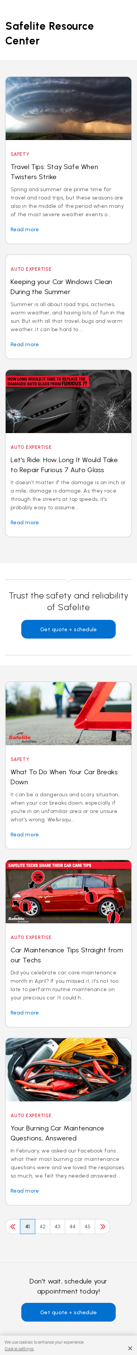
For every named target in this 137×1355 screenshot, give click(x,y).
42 (43, 1226)
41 (27, 1226)
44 (72, 1226)
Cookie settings (19, 1348)
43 (58, 1226)
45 (87, 1226)
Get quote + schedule (68, 629)
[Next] (102, 1226)
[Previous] (12, 1226)
